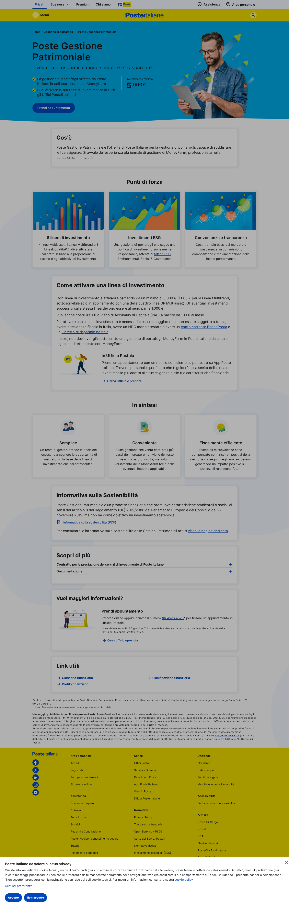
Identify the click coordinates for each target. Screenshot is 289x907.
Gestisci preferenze (18, 886)
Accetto (13, 897)
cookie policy (184, 879)
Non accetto (35, 897)
